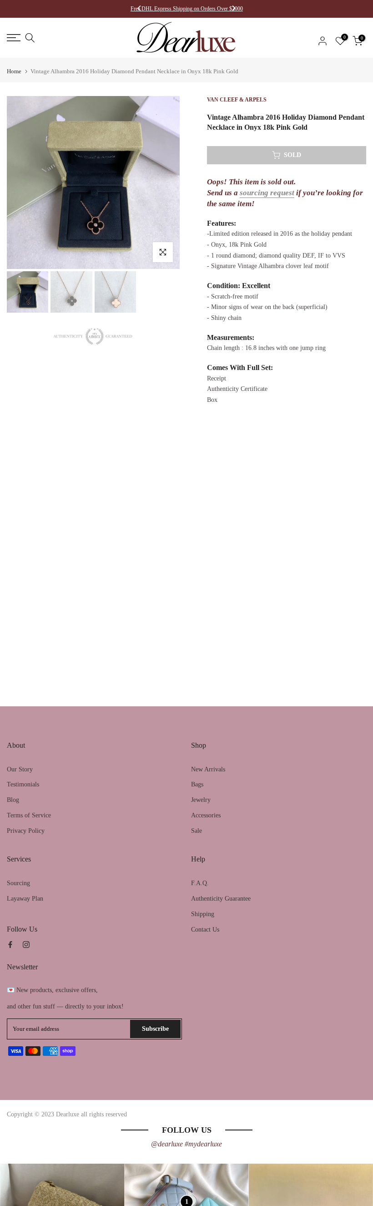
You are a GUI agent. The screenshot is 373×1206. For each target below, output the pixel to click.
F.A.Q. (200, 883)
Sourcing (18, 883)
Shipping (202, 914)
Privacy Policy (26, 830)
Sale (196, 830)
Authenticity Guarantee (221, 898)
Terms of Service (29, 815)
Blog (13, 799)
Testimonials (23, 784)
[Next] (233, 9)
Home (14, 71)
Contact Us (205, 929)
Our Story (20, 769)
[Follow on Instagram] (26, 944)
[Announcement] (186, 8)
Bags (197, 784)
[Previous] (140, 9)
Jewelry (201, 799)
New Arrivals (208, 769)
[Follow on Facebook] (10, 944)
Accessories (206, 815)
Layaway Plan (25, 898)
